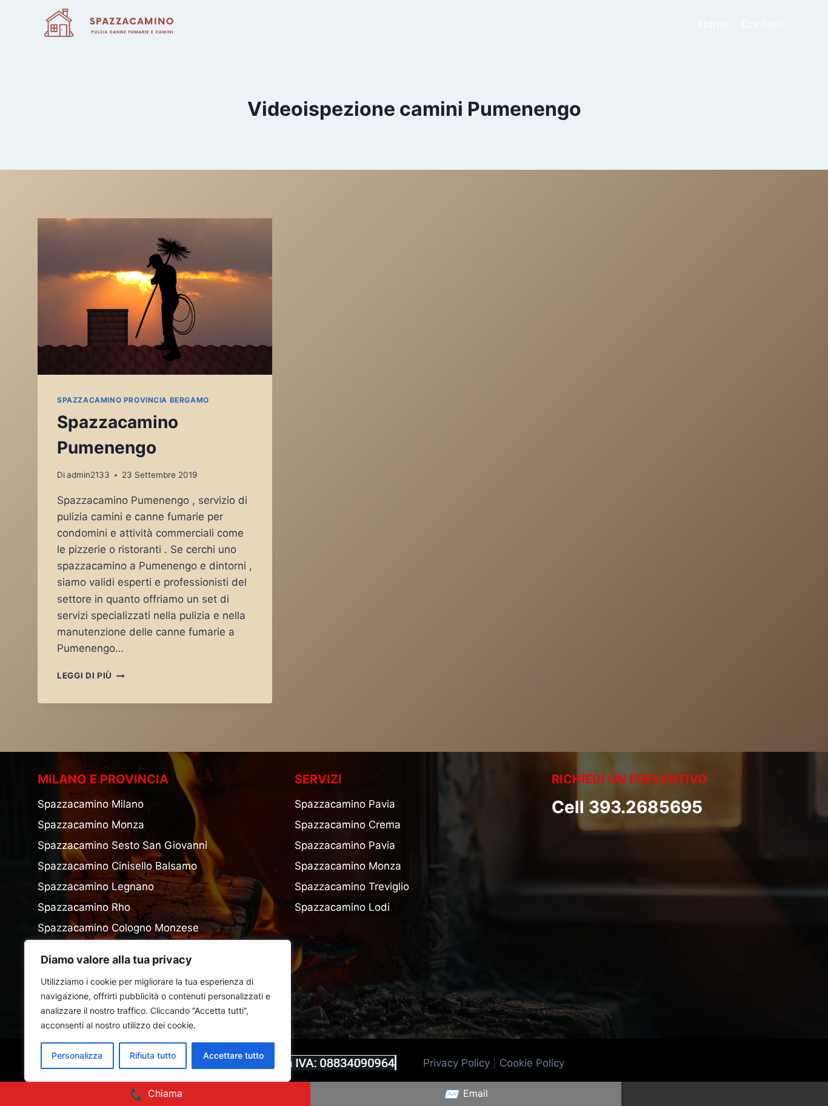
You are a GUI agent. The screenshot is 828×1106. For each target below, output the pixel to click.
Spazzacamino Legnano (96, 886)
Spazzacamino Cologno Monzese (118, 928)
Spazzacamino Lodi (342, 907)
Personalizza (77, 1055)
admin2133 (88, 475)
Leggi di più (91, 675)
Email (466, 1094)
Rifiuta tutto (153, 1055)
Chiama (155, 1094)
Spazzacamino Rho (84, 907)
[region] (157, 1011)
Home (713, 24)
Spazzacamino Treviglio (352, 886)
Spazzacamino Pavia (345, 804)
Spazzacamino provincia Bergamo (133, 399)
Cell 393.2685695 (627, 807)
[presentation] (155, 296)
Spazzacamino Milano (91, 804)
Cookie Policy (533, 1063)
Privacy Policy (456, 1063)
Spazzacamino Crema (348, 825)
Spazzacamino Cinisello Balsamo (117, 866)
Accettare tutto (233, 1055)
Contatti (762, 24)
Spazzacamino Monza (91, 825)
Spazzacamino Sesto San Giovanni (122, 845)
